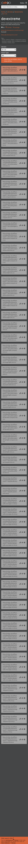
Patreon (13, 842)
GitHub (9, 27)
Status (22, 3)
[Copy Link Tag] (22, 70)
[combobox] (8, 49)
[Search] (25, 7)
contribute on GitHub (12, 840)
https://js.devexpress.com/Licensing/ (12, 30)
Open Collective (5, 842)
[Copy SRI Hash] (24, 70)
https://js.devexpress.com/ (9, 34)
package (16, 27)
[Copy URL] (20, 70)
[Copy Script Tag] (22, 480)
